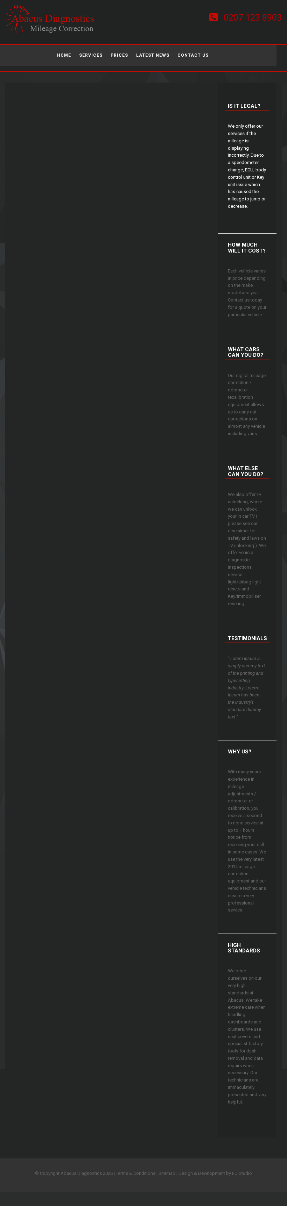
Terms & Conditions (135, 1173)
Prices (119, 55)
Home (64, 55)
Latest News (152, 55)
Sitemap (167, 1173)
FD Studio (242, 1173)
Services (91, 55)
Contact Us (193, 55)
